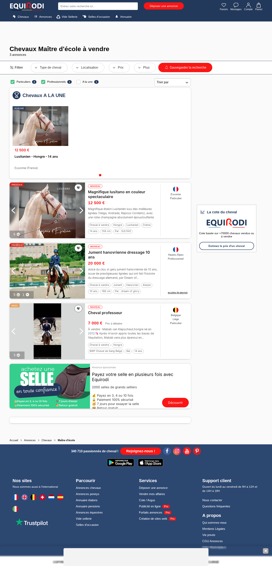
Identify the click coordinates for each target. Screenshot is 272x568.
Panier (258, 9)
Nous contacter (212, 500)
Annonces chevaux (88, 487)
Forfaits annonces (150, 512)
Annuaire (126, 16)
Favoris (224, 9)
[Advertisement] (136, 33)
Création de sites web (153, 518)
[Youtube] (187, 452)
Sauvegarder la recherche (187, 67)
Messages (236, 9)
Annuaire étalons (87, 500)
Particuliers (23, 81)
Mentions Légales (213, 528)
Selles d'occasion (98, 16)
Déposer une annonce (164, 6)
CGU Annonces (212, 541)
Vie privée (208, 535)
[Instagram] (177, 452)
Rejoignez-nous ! (140, 451)
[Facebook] (167, 452)
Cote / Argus (147, 500)
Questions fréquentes (216, 506)
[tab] (100, 175)
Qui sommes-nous (214, 522)
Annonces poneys (87, 494)
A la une (87, 81)
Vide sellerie (84, 518)
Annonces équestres (89, 512)
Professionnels (56, 81)
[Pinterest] (197, 452)
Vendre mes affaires (152, 494)
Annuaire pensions (88, 506)
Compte (248, 9)
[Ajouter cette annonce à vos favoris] (78, 187)
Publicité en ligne (150, 506)
